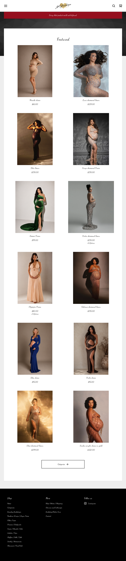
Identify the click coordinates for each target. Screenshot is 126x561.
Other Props (11, 520)
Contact (48, 516)
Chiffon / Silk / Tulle (14, 537)
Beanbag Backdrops (14, 512)
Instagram (92, 503)
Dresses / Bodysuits (14, 524)
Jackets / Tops (12, 533)
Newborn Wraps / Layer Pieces (18, 516)
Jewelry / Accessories (14, 541)
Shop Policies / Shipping (54, 503)
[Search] (113, 6)
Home (9, 503)
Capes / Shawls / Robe (15, 529)
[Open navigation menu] (5, 6)
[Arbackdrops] (63, 6)
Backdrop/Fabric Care (53, 512)
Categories (61, 464)
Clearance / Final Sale (15, 546)
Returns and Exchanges (54, 507)
